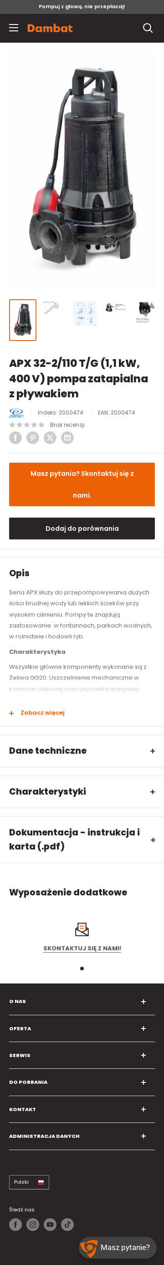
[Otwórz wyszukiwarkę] (148, 28)
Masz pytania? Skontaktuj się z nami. (82, 484)
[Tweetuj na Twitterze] (50, 437)
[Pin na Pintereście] (32, 437)
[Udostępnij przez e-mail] (67, 437)
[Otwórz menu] (13, 27)
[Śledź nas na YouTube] (50, 1224)
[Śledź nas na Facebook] (15, 1224)
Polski (21, 1182)
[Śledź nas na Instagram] (32, 1224)
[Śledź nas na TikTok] (67, 1224)
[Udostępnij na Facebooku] (15, 437)
